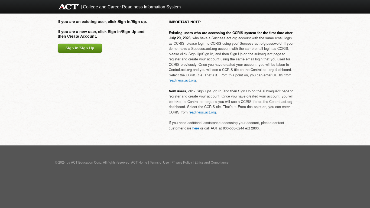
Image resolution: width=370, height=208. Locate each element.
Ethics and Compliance (211, 162)
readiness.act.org (182, 80)
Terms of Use (159, 162)
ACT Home (139, 162)
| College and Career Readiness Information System (131, 6)
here (195, 128)
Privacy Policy (181, 162)
